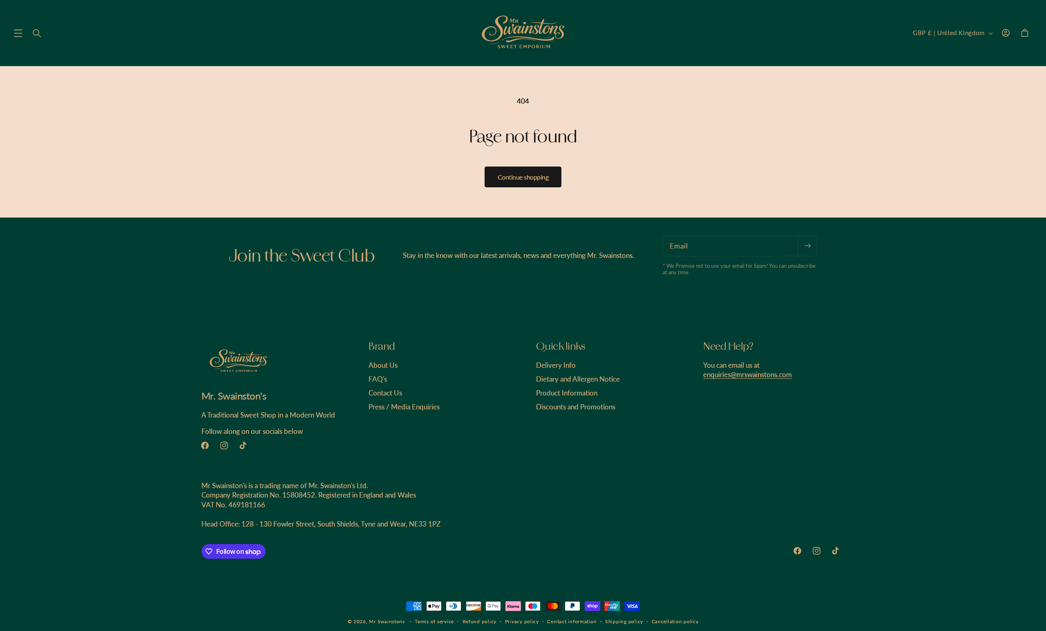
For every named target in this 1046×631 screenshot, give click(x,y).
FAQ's (378, 379)
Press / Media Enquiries (404, 406)
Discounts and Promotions (575, 406)
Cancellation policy (675, 621)
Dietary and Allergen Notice (578, 379)
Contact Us (385, 393)
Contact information (572, 621)
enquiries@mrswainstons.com (747, 374)
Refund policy (480, 621)
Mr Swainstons (387, 621)
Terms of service (434, 621)
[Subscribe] (807, 246)
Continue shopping (523, 177)
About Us (383, 365)
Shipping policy (624, 621)
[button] (18, 33)
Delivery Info (556, 365)
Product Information (566, 393)
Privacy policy (522, 621)
